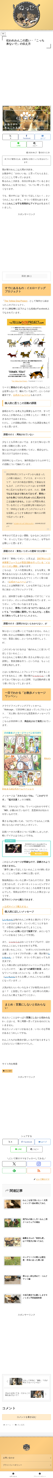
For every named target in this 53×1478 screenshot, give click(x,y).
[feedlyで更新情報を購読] (14, 1170)
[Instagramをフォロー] (39, 1164)
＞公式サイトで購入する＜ (15, 906)
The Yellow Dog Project (15, 301)
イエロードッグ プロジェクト (24, 523)
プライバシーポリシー (12, 1465)
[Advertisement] (26, 76)
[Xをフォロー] (14, 1164)
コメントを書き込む (26, 1417)
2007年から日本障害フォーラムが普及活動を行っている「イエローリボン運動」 (26, 562)
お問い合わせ (8, 1458)
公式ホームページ (21, 395)
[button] (34, 144)
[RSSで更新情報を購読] (39, 1170)
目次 (24, 276)
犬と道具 (8, 1071)
